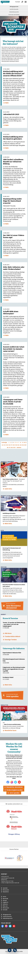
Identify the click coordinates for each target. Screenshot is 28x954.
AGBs (21, 951)
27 (9, 447)
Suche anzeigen (22, 2)
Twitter (16, 782)
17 (11, 445)
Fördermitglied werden (14, 790)
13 (4, 445)
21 (18, 445)
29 (13, 447)
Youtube (20, 782)
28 (11, 447)
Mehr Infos (8, 685)
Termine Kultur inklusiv (12, 636)
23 (22, 445)
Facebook (8, 782)
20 (16, 445)
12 (2, 445)
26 (7, 447)
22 (20, 445)
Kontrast (14, 14)
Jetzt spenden (14, 793)
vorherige (4, 442)
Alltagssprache (14, 6)
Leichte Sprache (14, 9)
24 (23, 445)
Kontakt (17, 2)
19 (15, 445)
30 (14, 447)
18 (13, 445)
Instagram (12, 782)
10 (24, 442)
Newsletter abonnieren (14, 787)
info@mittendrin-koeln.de (12, 883)
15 (7, 445)
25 (25, 445)
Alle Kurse (8, 633)
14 (6, 445)
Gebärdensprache (14, 12)
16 (9, 445)
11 (26, 442)
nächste (19, 447)
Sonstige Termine (11, 640)
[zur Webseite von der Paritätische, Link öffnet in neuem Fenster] (9, 858)
